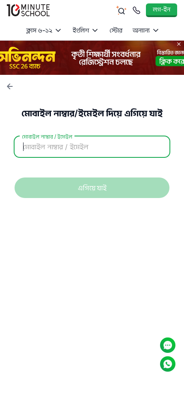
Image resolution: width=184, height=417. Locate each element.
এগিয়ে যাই (92, 187)
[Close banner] (179, 44)
